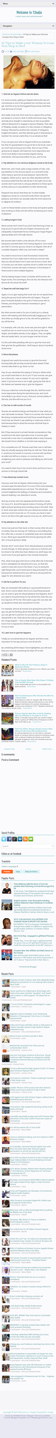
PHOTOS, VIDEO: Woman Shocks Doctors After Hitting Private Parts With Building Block (33, 730)
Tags (18, 872)
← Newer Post (8, 749)
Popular (7, 872)
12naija (50, 1412)
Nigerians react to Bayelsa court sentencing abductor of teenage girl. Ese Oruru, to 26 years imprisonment (30, 1016)
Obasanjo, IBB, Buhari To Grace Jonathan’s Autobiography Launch (28, 1220)
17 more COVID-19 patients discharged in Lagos (30, 1004)
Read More (27, 671)
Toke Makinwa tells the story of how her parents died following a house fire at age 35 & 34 (34, 886)
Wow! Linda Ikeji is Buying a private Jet (26, 1296)
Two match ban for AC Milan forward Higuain (29, 1229)
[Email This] (2, 654)
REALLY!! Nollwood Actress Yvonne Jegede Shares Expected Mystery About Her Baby (31, 1249)
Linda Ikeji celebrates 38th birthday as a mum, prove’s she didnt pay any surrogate (29, 1335)
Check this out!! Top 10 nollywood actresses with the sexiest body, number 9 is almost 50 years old (31, 1240)
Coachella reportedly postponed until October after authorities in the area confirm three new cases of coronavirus (32, 1118)
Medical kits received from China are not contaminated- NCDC (27, 1046)
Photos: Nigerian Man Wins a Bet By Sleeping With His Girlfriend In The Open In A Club (33, 714)
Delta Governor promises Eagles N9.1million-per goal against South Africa (30, 1201)
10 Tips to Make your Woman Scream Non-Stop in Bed (27, 45)
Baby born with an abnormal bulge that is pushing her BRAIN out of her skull (31, 1211)
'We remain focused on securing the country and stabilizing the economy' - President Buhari (30, 1259)
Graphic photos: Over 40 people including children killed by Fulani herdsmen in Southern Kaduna (33, 902)
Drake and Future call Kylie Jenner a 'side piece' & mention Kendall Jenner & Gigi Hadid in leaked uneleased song (31, 1027)
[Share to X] (8, 654)
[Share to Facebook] (11, 654)
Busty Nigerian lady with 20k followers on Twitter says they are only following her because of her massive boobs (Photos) (30, 1367)
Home (5, 34)
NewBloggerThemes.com (42, 1418)
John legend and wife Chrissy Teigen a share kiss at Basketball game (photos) (32, 1098)
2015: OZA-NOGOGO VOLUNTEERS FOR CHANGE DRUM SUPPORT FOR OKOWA (31, 920)
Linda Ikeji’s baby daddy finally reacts (26, 1306)
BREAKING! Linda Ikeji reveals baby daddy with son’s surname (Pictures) (30, 1326)
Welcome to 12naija (29, 12)
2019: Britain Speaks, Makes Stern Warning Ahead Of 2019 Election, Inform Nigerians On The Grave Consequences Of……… (31, 1171)
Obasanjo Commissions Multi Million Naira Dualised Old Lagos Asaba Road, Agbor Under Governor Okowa (32, 1182)
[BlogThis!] (5, 654)
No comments (34, 51)
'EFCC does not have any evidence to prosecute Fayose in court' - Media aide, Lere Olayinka (30, 1268)
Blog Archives (31, 872)
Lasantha (46, 1416)
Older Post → (48, 749)
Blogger (33, 967)
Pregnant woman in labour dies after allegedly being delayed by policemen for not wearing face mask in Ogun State (32, 982)
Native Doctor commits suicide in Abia (26, 1036)
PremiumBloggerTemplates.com (17, 1418)
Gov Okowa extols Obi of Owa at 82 (25, 1127)
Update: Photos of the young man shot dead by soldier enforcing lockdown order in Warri (30, 1089)
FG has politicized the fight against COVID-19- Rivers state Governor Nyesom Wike (32, 1069)
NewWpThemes (20, 1416)
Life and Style (15, 34)
